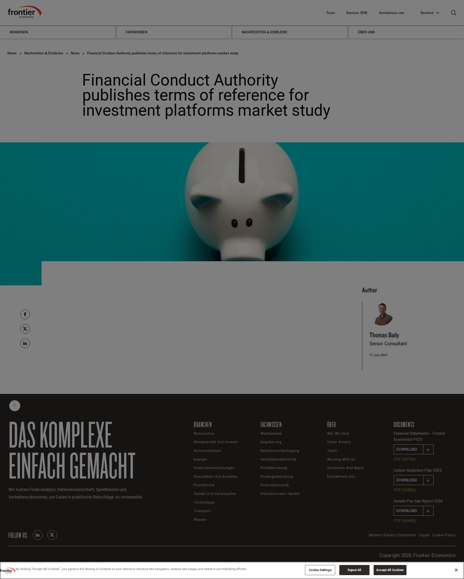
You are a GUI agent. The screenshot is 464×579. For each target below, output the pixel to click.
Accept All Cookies (390, 570)
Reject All (354, 570)
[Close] (456, 570)
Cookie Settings (320, 570)
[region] (232, 570)
